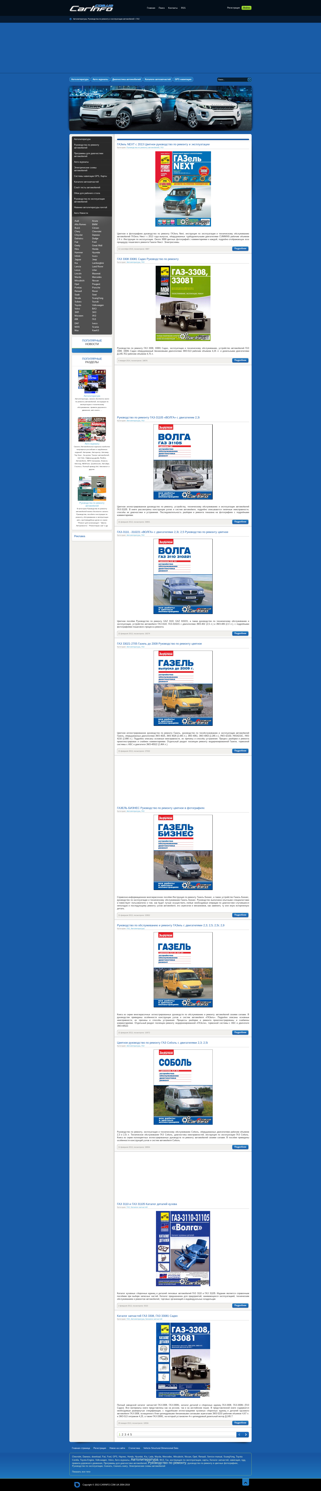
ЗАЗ (94, 312)
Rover (95, 291)
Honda (95, 249)
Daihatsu (79, 238)
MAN (77, 327)
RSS (183, 8)
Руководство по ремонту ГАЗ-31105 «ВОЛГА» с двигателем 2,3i (158, 417)
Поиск (162, 8)
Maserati (96, 273)
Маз (77, 330)
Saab (77, 294)
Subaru (78, 301)
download (96, 1456)
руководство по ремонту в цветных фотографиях (213, 1463)
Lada (151, 1456)
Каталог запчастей (219, 1460)
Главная (151, 8)
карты (205, 1460)
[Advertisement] (160, 47)
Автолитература (133, 262)
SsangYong (97, 298)
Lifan (94, 270)
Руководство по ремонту (167, 1463)
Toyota (78, 305)
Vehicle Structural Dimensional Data (160, 1448)
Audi (77, 221)
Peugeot (96, 284)
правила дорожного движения (87, 1463)
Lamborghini (98, 263)
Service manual (214, 1456)
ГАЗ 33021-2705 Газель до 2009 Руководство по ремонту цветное (159, 643)
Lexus (77, 270)
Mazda (78, 277)
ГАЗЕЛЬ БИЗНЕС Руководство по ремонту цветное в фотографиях (161, 808)
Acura (95, 221)
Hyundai (96, 252)
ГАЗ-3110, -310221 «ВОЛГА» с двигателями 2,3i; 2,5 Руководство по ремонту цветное (172, 532)
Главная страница (81, 1448)
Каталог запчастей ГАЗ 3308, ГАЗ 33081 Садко (147, 1315)
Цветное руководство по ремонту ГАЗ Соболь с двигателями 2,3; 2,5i (162, 1042)
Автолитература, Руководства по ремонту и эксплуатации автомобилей (91, 8)
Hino (77, 249)
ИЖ (76, 319)
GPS (115, 1456)
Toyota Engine (87, 1460)
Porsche (96, 287)
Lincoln (78, 273)
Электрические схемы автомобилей (147, 1466)
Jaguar (78, 259)
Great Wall (97, 245)
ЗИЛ (77, 312)
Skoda (78, 298)
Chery (77, 231)
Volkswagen (98, 305)
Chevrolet (96, 231)
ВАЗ (94, 308)
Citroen (95, 228)
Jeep (94, 259)
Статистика (134, 1448)
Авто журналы (122, 1460)
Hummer (79, 252)
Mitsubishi (79, 280)
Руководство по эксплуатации (87, 1466)
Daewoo (96, 235)
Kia (76, 263)
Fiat (76, 242)
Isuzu (94, 256)
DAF (77, 323)
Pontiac (78, 287)
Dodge (95, 238)
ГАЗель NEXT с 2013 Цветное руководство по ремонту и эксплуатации (163, 144)
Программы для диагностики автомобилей (125, 1463)
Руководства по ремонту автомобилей (143, 147)
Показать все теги (81, 1471)
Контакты (173, 8)
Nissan (95, 280)
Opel (77, 284)
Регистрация (233, 8)
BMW (94, 224)
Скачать (108, 1466)
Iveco (94, 323)
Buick (77, 228)
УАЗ (94, 315)
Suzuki (95, 301)
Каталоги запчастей (139, 1207)
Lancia (78, 266)
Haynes (122, 1456)
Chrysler (79, 235)
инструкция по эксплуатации (185, 1460)
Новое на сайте (117, 1448)
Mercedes (97, 277)
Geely (77, 245)
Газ (167, 1460)
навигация (235, 1460)
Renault (78, 291)
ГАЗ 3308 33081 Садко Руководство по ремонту (148, 259)
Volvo (77, 308)
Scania (95, 327)
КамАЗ (95, 330)
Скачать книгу (121, 1466)
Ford (94, 242)
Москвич (79, 315)
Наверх (245, 1482)
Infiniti (77, 256)
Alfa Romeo (80, 224)
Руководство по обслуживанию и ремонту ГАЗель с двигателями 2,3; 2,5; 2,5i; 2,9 (170, 925)
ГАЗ (137, 19)
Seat (94, 294)
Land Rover (97, 266)
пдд (243, 1460)
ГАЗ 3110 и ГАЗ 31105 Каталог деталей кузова (147, 1204)
